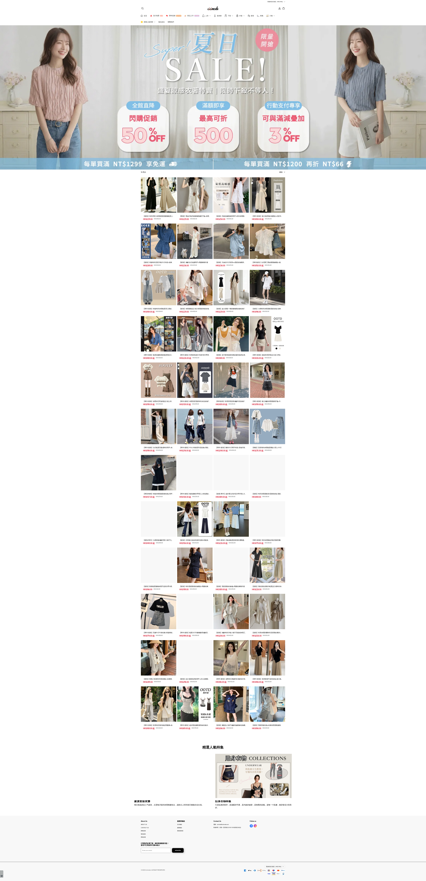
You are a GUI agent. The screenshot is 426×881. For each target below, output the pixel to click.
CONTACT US (145, 827)
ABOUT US (144, 824)
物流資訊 (143, 834)
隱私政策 (143, 837)
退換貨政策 (180, 830)
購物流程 (143, 830)
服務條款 (179, 827)
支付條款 (179, 824)
